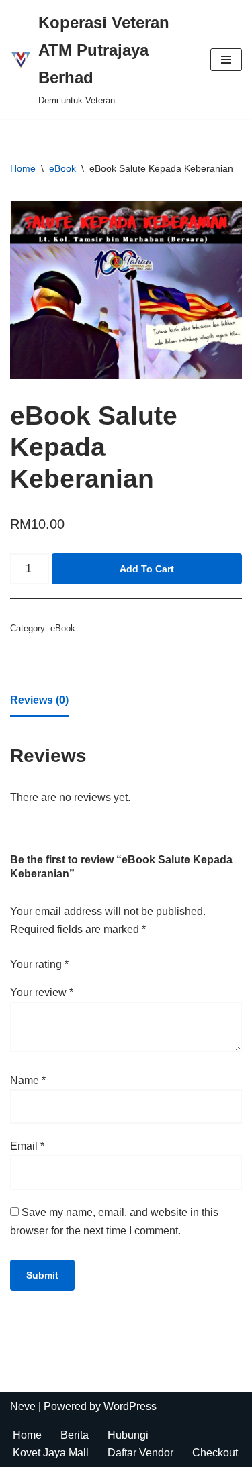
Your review (41, 992)
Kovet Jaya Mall (51, 1452)
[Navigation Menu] (226, 59)
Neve (23, 1406)
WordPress (130, 1406)
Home (23, 168)
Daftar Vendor (140, 1452)
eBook (62, 168)
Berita (74, 1435)
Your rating (39, 964)
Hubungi (128, 1435)
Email (27, 1146)
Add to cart (147, 568)
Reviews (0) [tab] (39, 700)
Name (28, 1080)
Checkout (215, 1452)
